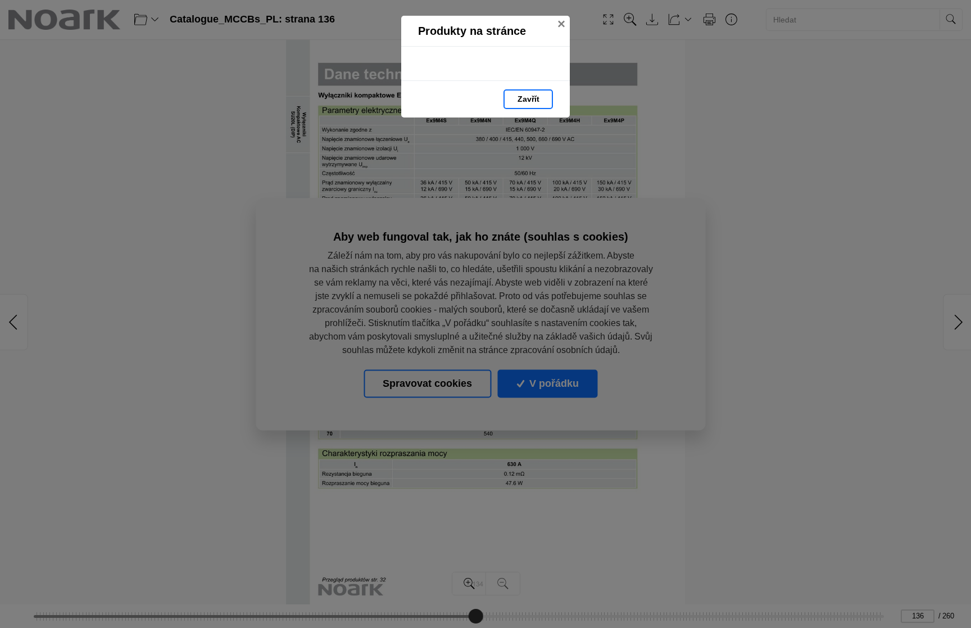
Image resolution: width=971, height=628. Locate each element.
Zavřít (528, 98)
